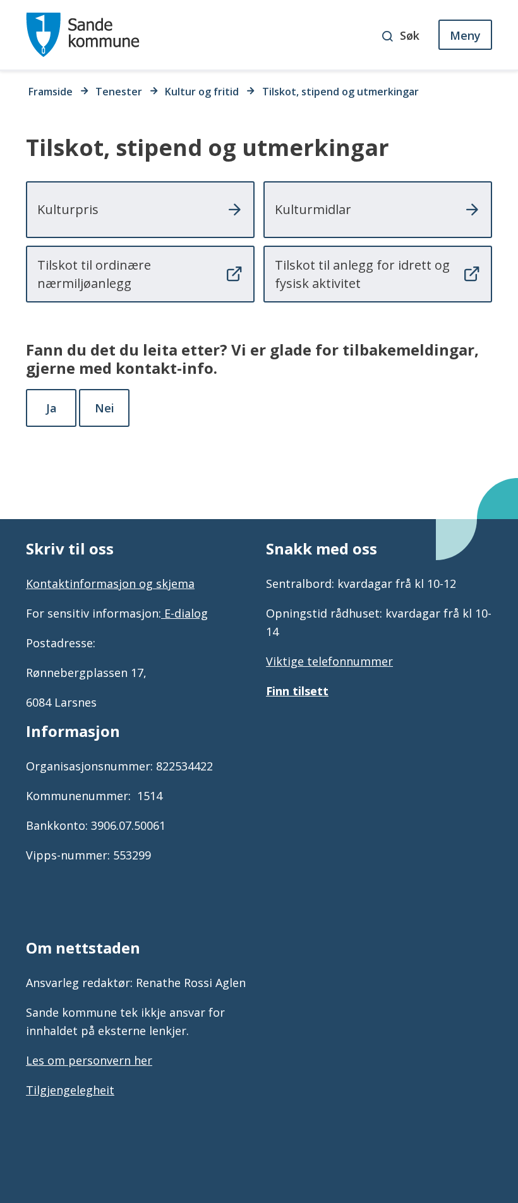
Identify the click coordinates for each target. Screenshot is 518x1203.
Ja (51, 408)
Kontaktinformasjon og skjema (110, 583)
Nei (104, 408)
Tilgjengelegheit (70, 1090)
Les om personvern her (89, 1060)
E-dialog (184, 613)
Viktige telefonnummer (329, 661)
